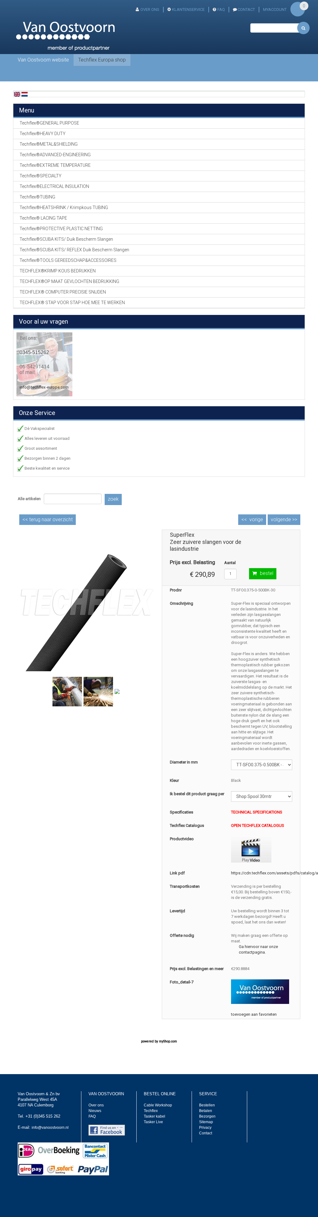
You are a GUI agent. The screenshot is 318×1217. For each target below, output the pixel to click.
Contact (205, 1133)
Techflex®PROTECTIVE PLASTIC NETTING (61, 228)
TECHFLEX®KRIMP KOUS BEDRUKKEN (58, 270)
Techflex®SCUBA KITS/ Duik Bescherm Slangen (66, 239)
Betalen (205, 1111)
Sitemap (206, 1122)
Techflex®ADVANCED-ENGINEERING (55, 154)
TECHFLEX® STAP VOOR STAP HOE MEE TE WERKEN (72, 302)
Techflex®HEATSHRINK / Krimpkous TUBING (64, 207)
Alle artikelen (29, 498)
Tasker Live (153, 1122)
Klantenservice (188, 9)
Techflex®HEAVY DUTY (43, 133)
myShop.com (168, 1041)
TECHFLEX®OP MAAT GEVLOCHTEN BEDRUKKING (69, 281)
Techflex (151, 1111)
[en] (17, 94)
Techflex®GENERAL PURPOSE (49, 123)
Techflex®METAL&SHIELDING (49, 144)
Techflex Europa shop (102, 60)
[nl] (24, 94)
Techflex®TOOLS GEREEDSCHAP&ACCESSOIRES (68, 260)
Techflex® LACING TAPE (43, 218)
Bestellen (207, 1105)
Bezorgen (207, 1116)
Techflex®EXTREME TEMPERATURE (55, 165)
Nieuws (95, 1111)
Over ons (149, 9)
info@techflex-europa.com (44, 387)
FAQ (221, 9)
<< (47, 519)
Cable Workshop (158, 1105)
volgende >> (284, 519)
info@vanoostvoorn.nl (50, 1127)
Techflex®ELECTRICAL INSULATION (54, 186)
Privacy (205, 1127)
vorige (256, 519)
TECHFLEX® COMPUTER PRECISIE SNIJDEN (63, 291)
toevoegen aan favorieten (254, 1014)
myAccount (275, 9)
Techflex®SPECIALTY (40, 175)
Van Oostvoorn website (43, 60)
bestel (266, 573)
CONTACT (246, 9)
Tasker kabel (154, 1116)
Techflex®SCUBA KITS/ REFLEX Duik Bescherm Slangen (74, 249)
